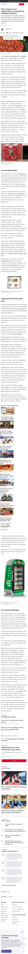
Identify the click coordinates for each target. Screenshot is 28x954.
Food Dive (14, 917)
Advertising (14, 904)
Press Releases (4, 917)
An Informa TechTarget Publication (14, 1)
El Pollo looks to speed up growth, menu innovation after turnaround (14, 842)
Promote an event (16, 911)
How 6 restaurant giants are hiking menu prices (14, 788)
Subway (3, 339)
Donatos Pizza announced (11, 56)
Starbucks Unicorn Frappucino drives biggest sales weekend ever (15, 830)
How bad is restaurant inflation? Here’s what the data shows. (13, 811)
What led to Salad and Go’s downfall (13, 836)
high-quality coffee (12, 253)
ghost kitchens (11, 193)
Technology (4, 740)
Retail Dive (14, 923)
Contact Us (3, 909)
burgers (3, 253)
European (18, 105)
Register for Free (6, 951)
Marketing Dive (15, 921)
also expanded (19, 308)
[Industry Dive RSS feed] (11, 896)
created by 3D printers (16, 334)
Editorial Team (4, 907)
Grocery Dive (15, 919)
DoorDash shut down (6, 261)
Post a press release (10, 885)
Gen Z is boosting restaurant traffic (13, 824)
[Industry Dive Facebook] (5, 896)
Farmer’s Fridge (5, 245)
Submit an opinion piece (17, 909)
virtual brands (21, 193)
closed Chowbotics (14, 265)
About (2, 904)
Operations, (21, 739)
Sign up (21, 4)
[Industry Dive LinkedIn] (2, 896)
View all (3, 885)
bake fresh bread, (18, 251)
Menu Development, (12, 739)
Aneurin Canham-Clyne (7, 723)
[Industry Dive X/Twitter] (8, 896)
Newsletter (3, 911)
